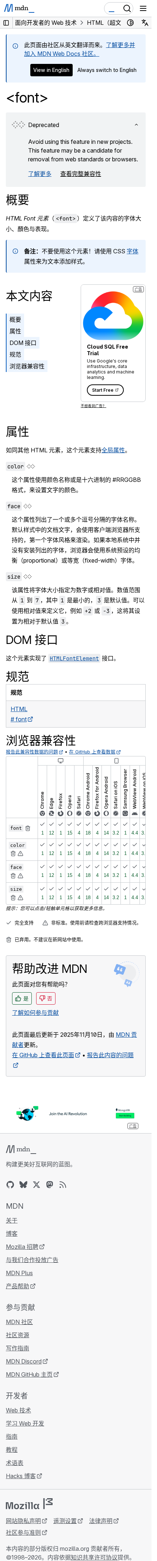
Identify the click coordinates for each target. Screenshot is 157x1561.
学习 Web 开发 (25, 1423)
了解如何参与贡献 (35, 1012)
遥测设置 (65, 1520)
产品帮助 (17, 1286)
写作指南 (17, 1348)
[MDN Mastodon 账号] (49, 1184)
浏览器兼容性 (27, 366)
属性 (15, 331)
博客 (12, 1233)
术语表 (14, 1462)
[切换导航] (143, 8)
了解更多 (39, 173)
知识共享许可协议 (94, 1557)
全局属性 (113, 450)
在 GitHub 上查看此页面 (43, 1055)
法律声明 (100, 1520)
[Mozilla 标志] (29, 1503)
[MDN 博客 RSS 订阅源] (62, 1184)
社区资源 (17, 1335)
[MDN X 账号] (36, 1184)
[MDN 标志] (21, 1149)
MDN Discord (24, 1361)
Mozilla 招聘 (22, 1246)
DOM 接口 (23, 342)
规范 (15, 354)
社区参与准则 (23, 1532)
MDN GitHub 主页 (29, 1374)
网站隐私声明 (23, 1520)
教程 (12, 1449)
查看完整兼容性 (80, 173)
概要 (17, 200)
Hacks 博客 (21, 1476)
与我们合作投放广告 (32, 1259)
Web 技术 (18, 1410)
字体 (132, 251)
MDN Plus (19, 1273)
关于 (12, 1220)
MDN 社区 (19, 1322)
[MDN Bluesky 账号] (23, 1184)
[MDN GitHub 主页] (10, 1184)
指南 (12, 1436)
